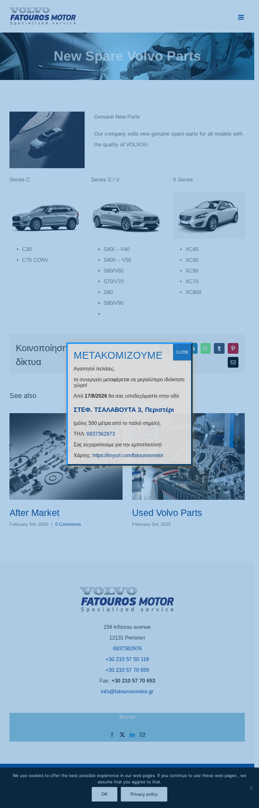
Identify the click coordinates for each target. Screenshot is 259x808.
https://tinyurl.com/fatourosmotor (128, 455)
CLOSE (182, 352)
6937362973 (101, 434)
